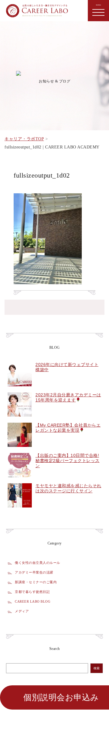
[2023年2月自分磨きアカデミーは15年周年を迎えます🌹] (20, 420)
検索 (97, 668)
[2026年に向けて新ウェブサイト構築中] (20, 389)
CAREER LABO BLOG (32, 601)
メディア (22, 611)
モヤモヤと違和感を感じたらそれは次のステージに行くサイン (68, 488)
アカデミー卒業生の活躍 (34, 572)
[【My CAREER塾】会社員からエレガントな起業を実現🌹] (20, 450)
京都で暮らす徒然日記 (32, 592)
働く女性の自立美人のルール (37, 562)
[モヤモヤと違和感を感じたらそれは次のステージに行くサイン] (20, 510)
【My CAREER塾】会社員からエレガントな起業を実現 (68, 428)
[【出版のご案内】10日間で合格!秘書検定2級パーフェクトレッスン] (20, 480)
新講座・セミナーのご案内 (36, 582)
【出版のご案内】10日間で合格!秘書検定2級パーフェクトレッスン (67, 460)
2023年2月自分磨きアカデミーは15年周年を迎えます (68, 397)
